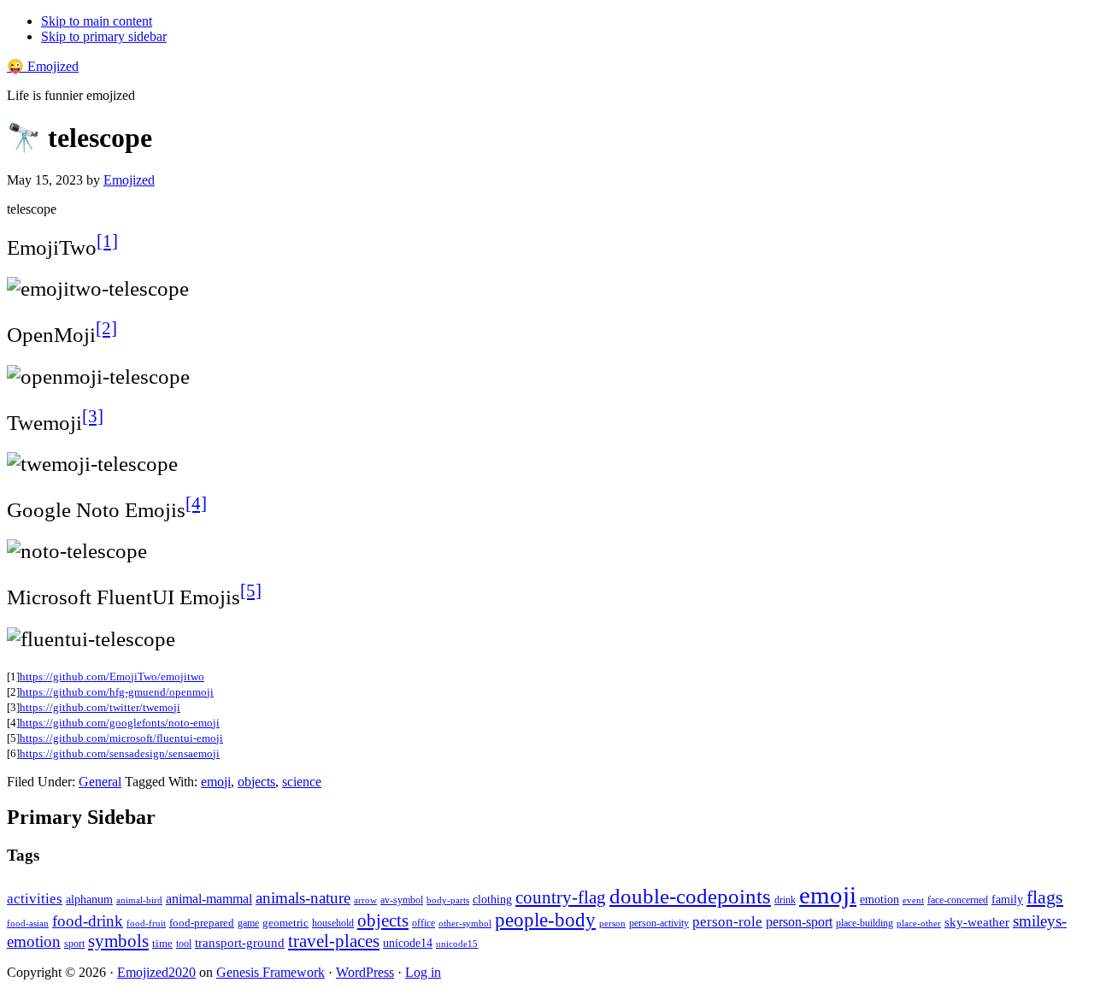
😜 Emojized (43, 66)
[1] (107, 241)
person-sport (799, 922)
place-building (864, 923)
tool (183, 944)
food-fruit (146, 923)
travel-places (333, 941)
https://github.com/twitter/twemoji (100, 707)
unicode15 (457, 943)
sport (74, 944)
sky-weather (976, 922)
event (913, 900)
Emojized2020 (156, 972)
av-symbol (401, 900)
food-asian (28, 923)
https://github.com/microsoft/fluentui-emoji (121, 738)
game (248, 923)
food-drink (87, 921)
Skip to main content (96, 21)
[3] (92, 416)
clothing (492, 899)
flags (1044, 897)
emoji (216, 781)
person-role (727, 922)
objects (256, 781)
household (333, 923)
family (1007, 899)
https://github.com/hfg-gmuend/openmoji (117, 691)
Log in (423, 972)
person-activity (659, 923)
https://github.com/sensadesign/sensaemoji (120, 753)
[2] (106, 328)
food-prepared (201, 922)
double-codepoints (690, 896)
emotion (879, 899)
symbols (118, 941)
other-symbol (464, 923)
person (612, 923)
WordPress (365, 972)
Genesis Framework (270, 972)
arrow (365, 900)
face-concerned (957, 900)
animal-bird (139, 900)
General (100, 781)
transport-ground (240, 943)
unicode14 (407, 943)
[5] (251, 590)
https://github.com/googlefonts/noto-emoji (120, 722)
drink (785, 900)
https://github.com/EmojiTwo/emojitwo (112, 676)
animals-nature (303, 898)
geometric (285, 922)
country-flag (560, 897)
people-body (545, 920)
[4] (196, 503)
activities (34, 899)
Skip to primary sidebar (104, 36)
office (423, 923)
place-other (919, 923)
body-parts (447, 900)
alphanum (89, 899)
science (301, 781)
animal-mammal (209, 898)
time (162, 943)
